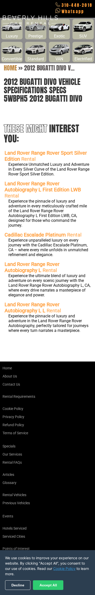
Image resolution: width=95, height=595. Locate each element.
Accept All (48, 585)
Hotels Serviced (15, 528)
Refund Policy (13, 425)
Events (8, 516)
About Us (10, 376)
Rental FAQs (12, 462)
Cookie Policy (13, 409)
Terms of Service (15, 433)
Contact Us (11, 384)
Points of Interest (16, 549)
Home (10, 68)
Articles (8, 475)
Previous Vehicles (16, 503)
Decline (17, 585)
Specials (9, 446)
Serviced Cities (14, 536)
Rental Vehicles (14, 495)
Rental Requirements (19, 396)
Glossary (9, 483)
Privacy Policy (13, 417)
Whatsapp (73, 11)
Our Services (12, 454)
